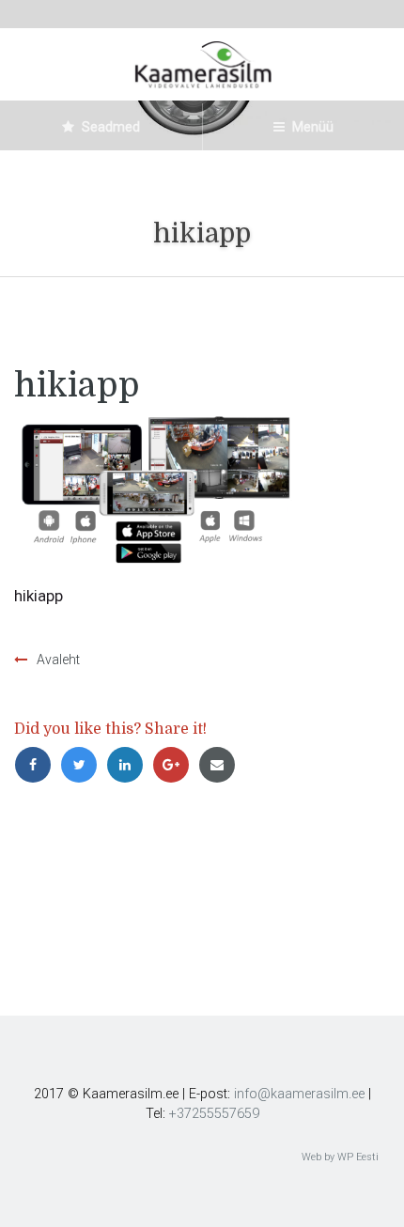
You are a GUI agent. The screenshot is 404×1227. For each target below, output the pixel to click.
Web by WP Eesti (340, 1157)
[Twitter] (83, 764)
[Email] (219, 764)
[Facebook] (37, 764)
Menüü (311, 126)
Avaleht (58, 659)
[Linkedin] (129, 764)
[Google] (175, 764)
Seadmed (109, 126)
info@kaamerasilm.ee (299, 1094)
